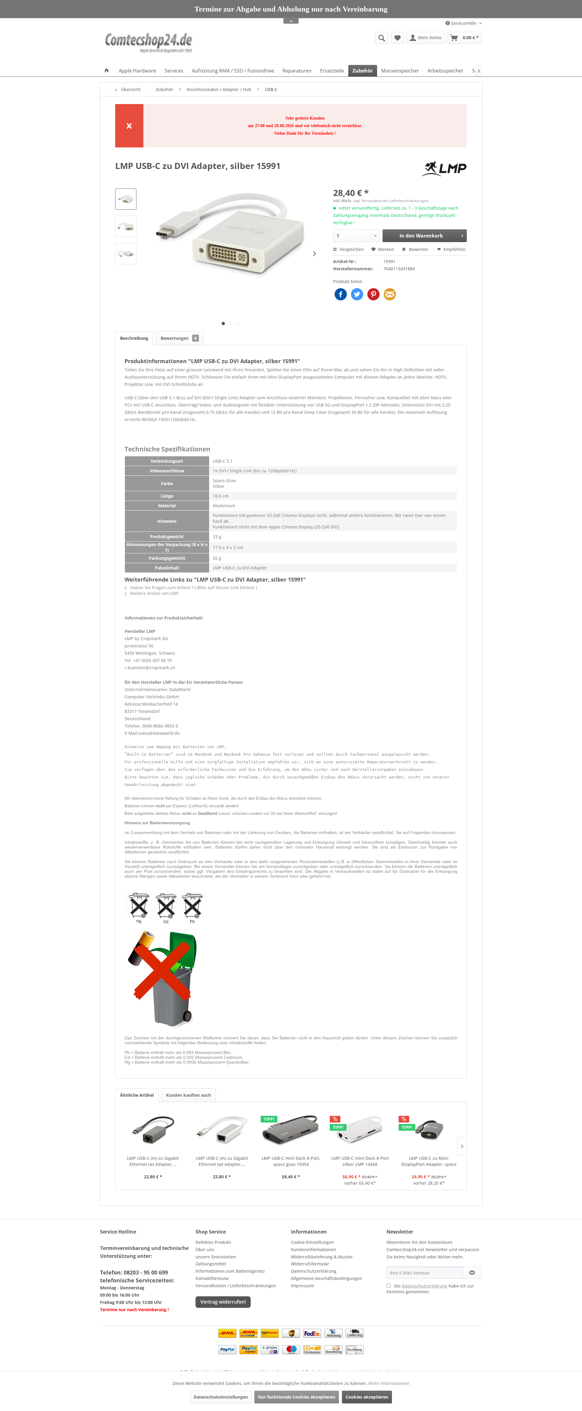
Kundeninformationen (313, 1249)
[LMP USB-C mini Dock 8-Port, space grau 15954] (291, 1131)
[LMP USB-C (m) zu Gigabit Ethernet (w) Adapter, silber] (222, 1131)
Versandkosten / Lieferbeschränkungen (236, 1285)
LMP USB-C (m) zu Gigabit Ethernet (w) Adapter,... (153, 1161)
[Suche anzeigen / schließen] (381, 38)
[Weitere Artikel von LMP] (444, 171)
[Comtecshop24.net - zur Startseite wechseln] (149, 47)
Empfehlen (454, 249)
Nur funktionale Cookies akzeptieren (296, 1397)
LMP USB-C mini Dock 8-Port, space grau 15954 (291, 1161)
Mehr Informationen (389, 1383)
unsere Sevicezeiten (216, 1257)
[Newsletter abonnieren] (472, 1273)
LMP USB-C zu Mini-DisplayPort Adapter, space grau (429, 1161)
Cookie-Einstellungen (312, 1242)
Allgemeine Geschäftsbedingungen (326, 1278)
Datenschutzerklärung (313, 1271)
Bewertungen (179, 338)
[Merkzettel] (397, 38)
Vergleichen (351, 249)
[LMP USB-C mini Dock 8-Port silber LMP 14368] (360, 1131)
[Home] (106, 70)
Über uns (205, 1249)
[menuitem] (334, 38)
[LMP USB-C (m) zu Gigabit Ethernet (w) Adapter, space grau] (153, 1131)
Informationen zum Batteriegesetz (230, 1271)
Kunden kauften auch (188, 1095)
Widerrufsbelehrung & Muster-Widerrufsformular (322, 1260)
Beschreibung (134, 338)
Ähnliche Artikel (137, 1095)
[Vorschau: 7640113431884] (125, 199)
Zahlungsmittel (211, 1264)
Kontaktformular (212, 1278)
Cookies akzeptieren (367, 1397)
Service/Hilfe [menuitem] (464, 23)
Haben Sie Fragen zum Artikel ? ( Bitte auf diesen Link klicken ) (193, 587)
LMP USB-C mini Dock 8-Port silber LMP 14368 (360, 1161)
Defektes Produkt (213, 1242)
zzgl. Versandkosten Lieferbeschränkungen (391, 200)
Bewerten (419, 249)
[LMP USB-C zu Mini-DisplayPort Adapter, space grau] (429, 1131)
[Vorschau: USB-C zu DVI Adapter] (125, 226)
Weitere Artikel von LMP (154, 593)
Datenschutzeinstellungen (221, 1397)
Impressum (302, 1285)
